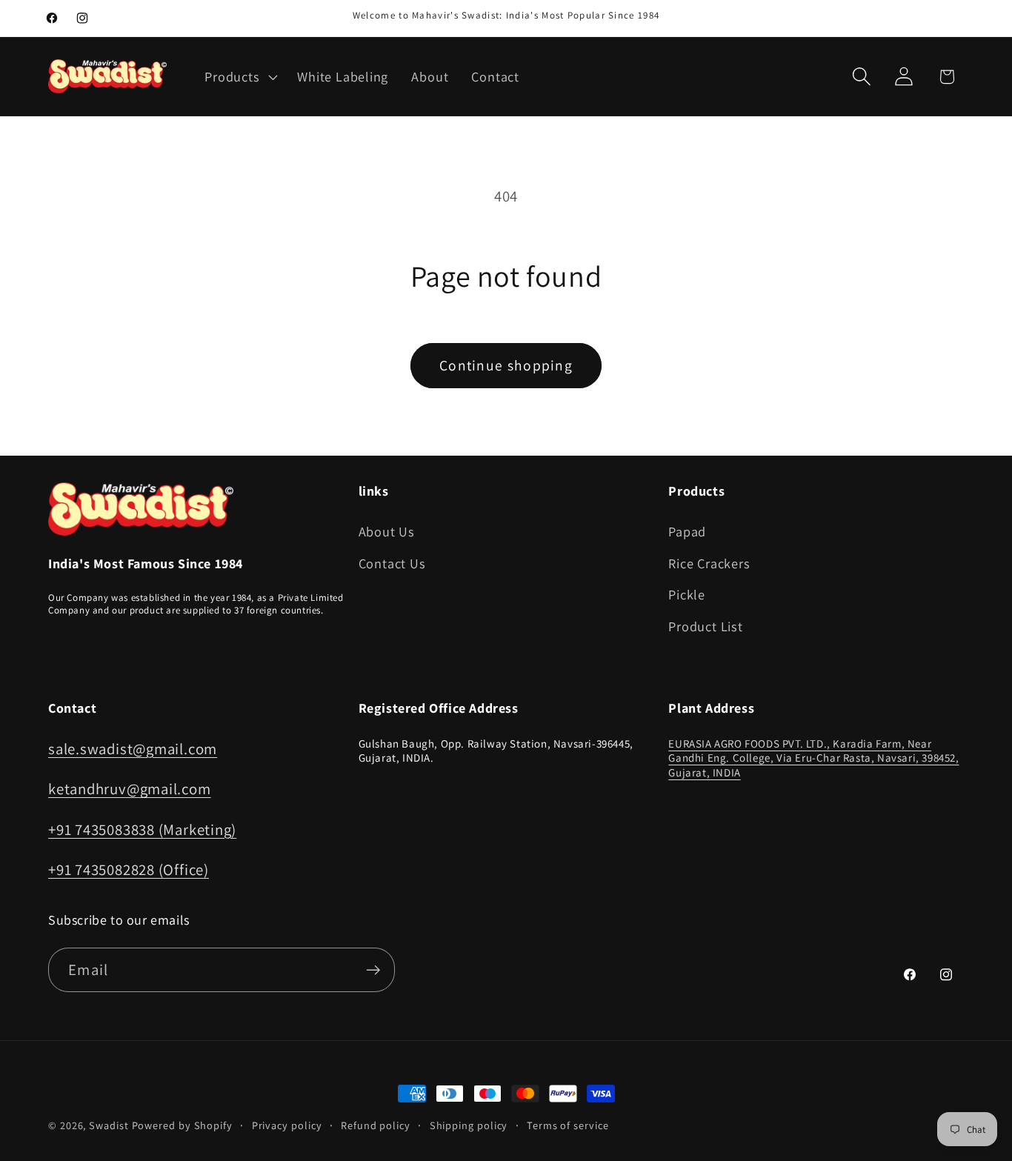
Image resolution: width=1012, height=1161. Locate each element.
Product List (705, 626)
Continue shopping (506, 365)
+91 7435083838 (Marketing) (142, 829)
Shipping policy (469, 1125)
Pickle (686, 594)
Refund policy (375, 1125)
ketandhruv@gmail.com (129, 789)
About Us (387, 531)
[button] (239, 76)
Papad (687, 531)
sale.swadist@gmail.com (132, 749)
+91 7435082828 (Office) (128, 869)
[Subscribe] (373, 970)
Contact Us (392, 563)
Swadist (108, 1125)
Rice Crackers (709, 563)
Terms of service (568, 1125)
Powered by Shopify (182, 1125)
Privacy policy (287, 1125)
